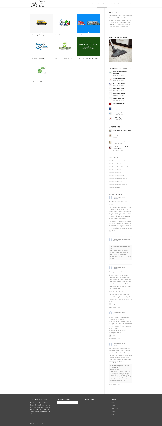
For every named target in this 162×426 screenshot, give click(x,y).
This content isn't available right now (120, 247)
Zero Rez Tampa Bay (118, 98)
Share (119, 234)
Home (112, 402)
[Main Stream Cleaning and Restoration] (88, 46)
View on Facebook (112, 234)
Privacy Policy (114, 408)
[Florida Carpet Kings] (37, 4)
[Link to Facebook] (128, 3)
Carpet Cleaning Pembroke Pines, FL (118, 178)
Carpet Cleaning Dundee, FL (116, 181)
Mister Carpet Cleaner (119, 78)
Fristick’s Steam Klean (119, 103)
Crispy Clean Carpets (118, 88)
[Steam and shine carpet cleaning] (65, 46)
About (112, 414)
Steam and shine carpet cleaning (63, 58)
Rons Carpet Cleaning (83, 35)
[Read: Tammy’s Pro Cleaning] (110, 84)
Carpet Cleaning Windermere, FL (117, 175)
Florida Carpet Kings (119, 197)
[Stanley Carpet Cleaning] (41, 23)
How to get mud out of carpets (121, 142)
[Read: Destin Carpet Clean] (110, 113)
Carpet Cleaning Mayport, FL (116, 163)
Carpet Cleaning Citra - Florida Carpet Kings (119, 366)
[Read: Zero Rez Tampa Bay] (110, 98)
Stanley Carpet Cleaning (38, 35)
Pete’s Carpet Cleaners (119, 93)
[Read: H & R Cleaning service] (110, 118)
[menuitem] (88, 4)
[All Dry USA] (65, 23)
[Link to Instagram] (131, 3)
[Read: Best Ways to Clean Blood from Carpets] (110, 135)
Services (113, 405)
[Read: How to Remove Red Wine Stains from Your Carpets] (110, 147)
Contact (113, 411)
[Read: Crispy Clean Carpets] (110, 89)
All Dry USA (58, 35)
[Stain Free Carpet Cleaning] (41, 46)
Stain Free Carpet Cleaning (38, 58)
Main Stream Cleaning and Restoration (88, 58)
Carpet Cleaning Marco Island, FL (117, 169)
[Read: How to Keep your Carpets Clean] (110, 130)
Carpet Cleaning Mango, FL (115, 187)
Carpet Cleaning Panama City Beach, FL (119, 167)
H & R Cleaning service (119, 118)
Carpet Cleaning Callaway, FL (116, 172)
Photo (113, 231)
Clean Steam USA (117, 108)
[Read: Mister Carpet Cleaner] (110, 79)
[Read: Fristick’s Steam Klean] (110, 103)
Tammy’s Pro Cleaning (119, 83)
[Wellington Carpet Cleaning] (41, 70)
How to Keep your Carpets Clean (122, 130)
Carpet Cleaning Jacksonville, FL (117, 161)
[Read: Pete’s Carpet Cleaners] (110, 93)
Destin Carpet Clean (118, 113)
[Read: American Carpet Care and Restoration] (110, 72)
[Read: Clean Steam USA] (110, 108)
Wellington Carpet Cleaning (38, 81)
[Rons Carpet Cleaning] (88, 23)
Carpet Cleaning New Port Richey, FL (118, 184)
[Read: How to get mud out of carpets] (110, 142)
